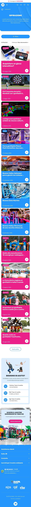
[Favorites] (24, 5)
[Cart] (28, 5)
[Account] (21, 5)
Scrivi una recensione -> (10, 473)
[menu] (7, 5)
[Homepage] (2, 4)
